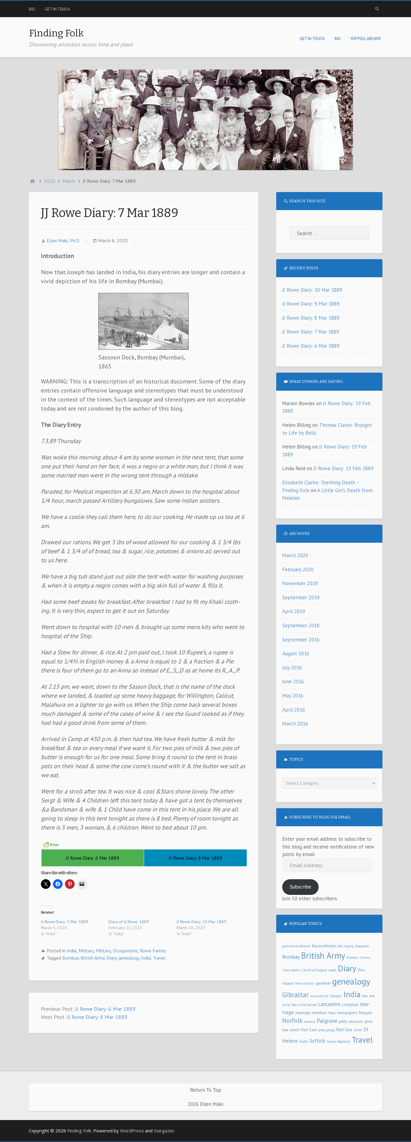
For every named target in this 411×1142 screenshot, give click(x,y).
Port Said (309, 1029)
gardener (323, 983)
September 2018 (301, 625)
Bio (32, 9)
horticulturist (319, 996)
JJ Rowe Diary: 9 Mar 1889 (310, 303)
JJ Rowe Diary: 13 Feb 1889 (343, 468)
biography (362, 946)
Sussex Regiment (338, 1041)
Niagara (365, 1012)
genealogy (129, 958)
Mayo (331, 1013)
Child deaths (291, 970)
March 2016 (295, 723)
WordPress (132, 1131)
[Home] (32, 181)
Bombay (70, 958)
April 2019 (293, 611)
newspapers (347, 1012)
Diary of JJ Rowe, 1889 (129, 921)
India (71, 951)
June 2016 (293, 681)
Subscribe (300, 886)
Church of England (314, 970)
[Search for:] (329, 233)
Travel (159, 958)
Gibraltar (295, 994)
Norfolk (292, 1020)
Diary (111, 958)
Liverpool (350, 1004)
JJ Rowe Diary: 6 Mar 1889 (105, 1008)
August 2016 (295, 653)
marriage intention (311, 1012)
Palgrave (327, 1020)
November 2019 (300, 583)
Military (86, 951)
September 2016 (301, 639)
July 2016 (292, 667)
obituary (309, 1021)
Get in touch (57, 9)
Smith (358, 1030)
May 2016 (292, 695)
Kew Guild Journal (304, 1005)
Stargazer (164, 1131)
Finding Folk (56, 33)
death (332, 970)
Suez (303, 1041)
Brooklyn (353, 957)
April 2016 (293, 709)
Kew (365, 996)
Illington (336, 996)
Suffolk (317, 1041)
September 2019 (301, 597)
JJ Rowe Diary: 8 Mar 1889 (97, 1016)
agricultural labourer (296, 946)
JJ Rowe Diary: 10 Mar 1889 (201, 921)
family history (304, 983)
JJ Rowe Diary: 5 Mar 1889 (64, 921)
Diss (361, 970)
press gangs (326, 1030)
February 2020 (298, 569)
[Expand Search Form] (377, 8)
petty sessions (351, 1021)
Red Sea (344, 1029)
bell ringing (345, 946)
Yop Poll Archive (366, 38)
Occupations (125, 951)
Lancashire (329, 1004)
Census (365, 957)
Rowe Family (153, 951)
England (288, 983)
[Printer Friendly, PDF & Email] (51, 844)
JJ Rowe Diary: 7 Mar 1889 (310, 331)
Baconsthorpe (324, 945)
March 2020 (295, 555)
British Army (92, 958)
